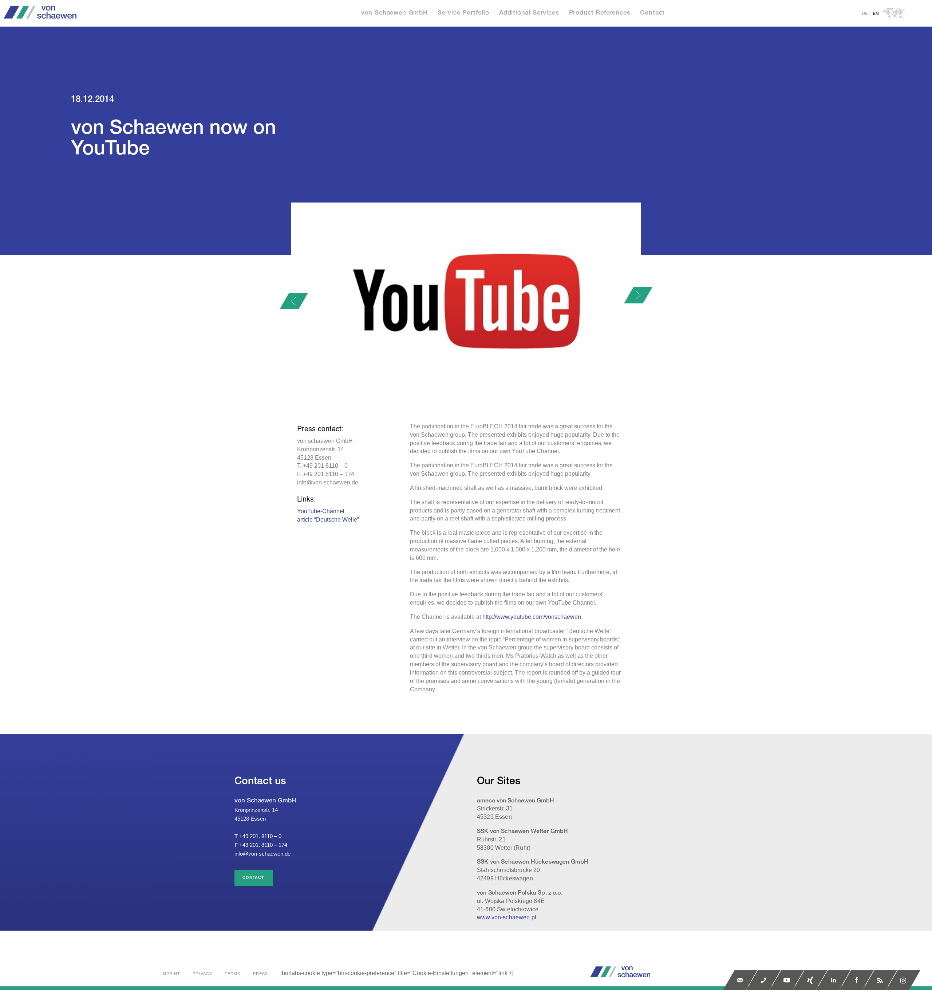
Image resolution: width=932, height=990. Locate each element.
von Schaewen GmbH (394, 13)
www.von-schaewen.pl (506, 917)
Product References (600, 13)
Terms (233, 973)
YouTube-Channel (320, 511)
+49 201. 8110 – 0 (260, 836)
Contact (652, 13)
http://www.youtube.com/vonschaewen (531, 617)
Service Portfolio (463, 13)
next (638, 295)
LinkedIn (833, 980)
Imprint (171, 973)
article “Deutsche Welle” (328, 519)
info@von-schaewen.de (262, 853)
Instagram (903, 980)
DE (865, 14)
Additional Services (529, 13)
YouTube (787, 980)
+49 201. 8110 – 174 (263, 845)
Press (260, 973)
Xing (810, 980)
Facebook (857, 980)
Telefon (763, 980)
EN (876, 14)
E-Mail (740, 980)
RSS (880, 980)
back (294, 301)
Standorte (894, 14)
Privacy (202, 973)
